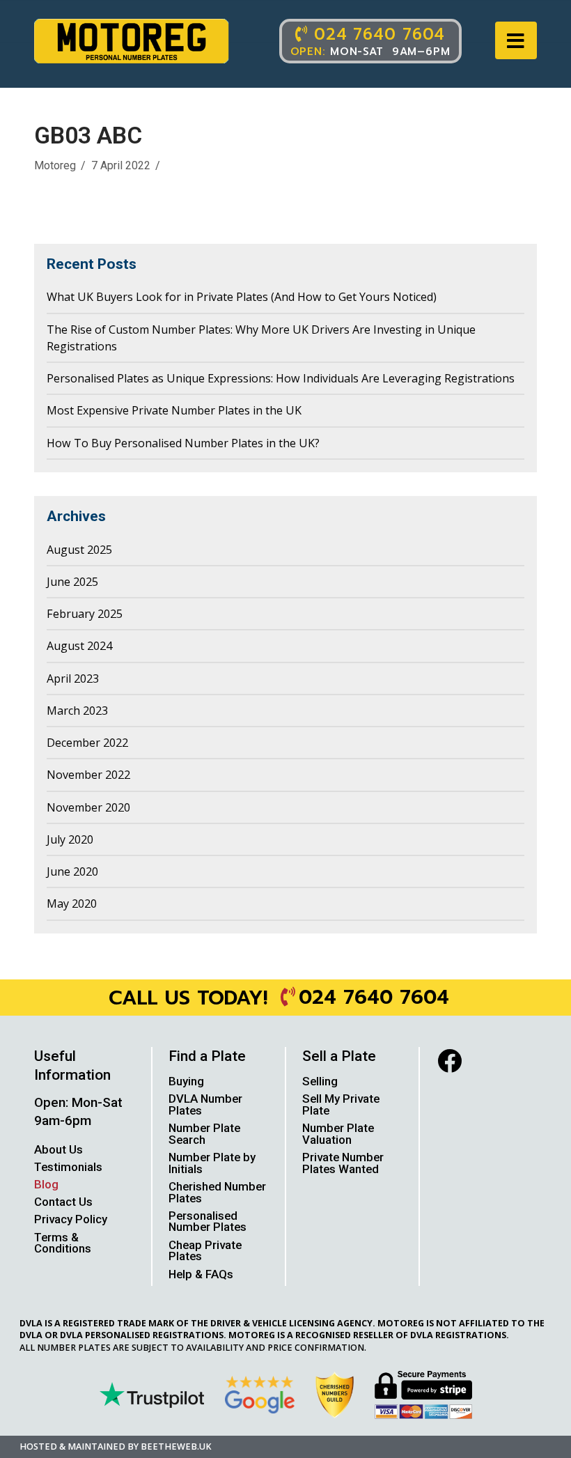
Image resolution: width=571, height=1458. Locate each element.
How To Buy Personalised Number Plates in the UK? (183, 443)
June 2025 (72, 581)
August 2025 (79, 549)
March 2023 (77, 710)
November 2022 (88, 774)
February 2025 (85, 613)
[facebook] (449, 1060)
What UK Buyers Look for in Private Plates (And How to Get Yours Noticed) (242, 296)
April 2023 (73, 678)
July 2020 (70, 839)
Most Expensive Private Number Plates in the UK (174, 410)
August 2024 (79, 645)
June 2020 (72, 871)
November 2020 (88, 807)
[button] (516, 41)
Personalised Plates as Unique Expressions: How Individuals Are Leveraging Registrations (281, 378)
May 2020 (72, 903)
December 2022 (87, 742)
